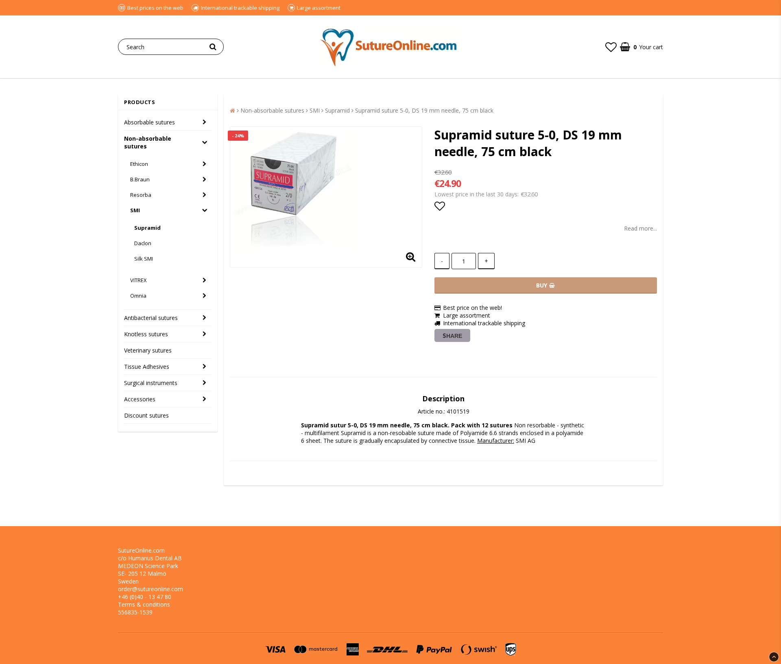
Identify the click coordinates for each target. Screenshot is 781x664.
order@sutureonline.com (150, 589)
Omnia (138, 295)
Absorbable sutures (149, 122)
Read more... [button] (640, 228)
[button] (611, 47)
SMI (135, 210)
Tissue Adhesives (146, 366)
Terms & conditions (144, 604)
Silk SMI (143, 258)
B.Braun (140, 179)
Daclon (142, 243)
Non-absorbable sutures (147, 142)
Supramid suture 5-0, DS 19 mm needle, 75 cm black (424, 110)
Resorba (140, 194)
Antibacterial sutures (151, 318)
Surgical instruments (150, 383)
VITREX (138, 280)
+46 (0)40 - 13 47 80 (144, 597)
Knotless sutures (146, 334)
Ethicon (139, 164)
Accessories (139, 399)
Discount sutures (146, 415)
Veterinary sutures (148, 350)
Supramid (147, 227)
